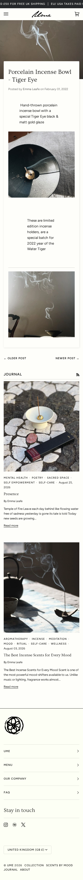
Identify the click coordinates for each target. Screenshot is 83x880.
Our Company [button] (15, 778)
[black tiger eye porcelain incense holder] (41, 336)
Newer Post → (67, 358)
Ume (11, 865)
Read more (11, 525)
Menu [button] (8, 765)
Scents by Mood (59, 865)
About (25, 869)
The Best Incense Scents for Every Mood (37, 655)
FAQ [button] (7, 792)
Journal (11, 869)
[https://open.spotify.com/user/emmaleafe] (14, 825)
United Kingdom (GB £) (26, 849)
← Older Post (15, 358)
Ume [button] (7, 751)
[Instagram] (6, 825)
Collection (34, 865)
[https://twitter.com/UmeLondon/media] (23, 825)
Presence (11, 494)
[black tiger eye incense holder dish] (41, 165)
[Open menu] (11, 14)
